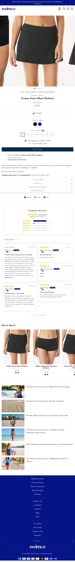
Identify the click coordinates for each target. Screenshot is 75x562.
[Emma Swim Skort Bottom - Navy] (18, 373)
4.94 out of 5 (42, 214)
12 (41, 135)
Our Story (37, 523)
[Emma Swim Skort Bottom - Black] (16, 373)
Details (37, 183)
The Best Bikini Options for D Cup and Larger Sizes (47, 415)
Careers (37, 509)
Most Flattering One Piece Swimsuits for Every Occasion (49, 444)
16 (52, 135)
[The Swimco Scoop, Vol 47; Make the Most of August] (13, 391)
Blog (37, 513)
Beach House (37, 95)
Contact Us (37, 501)
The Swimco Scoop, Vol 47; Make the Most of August (48, 386)
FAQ (37, 516)
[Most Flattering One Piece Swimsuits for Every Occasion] (13, 449)
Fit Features (37, 179)
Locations (37, 505)
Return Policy (37, 191)
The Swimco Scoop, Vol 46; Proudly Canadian (45, 401)
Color (37, 120)
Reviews (37, 535)
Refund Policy (37, 490)
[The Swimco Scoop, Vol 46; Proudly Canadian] (13, 406)
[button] (37, 103)
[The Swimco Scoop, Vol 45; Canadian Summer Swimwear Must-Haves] (13, 434)
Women (27, 92)
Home (22, 92)
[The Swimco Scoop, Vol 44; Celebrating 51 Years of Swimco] (13, 463)
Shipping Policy (37, 478)
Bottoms (34, 92)
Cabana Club (37, 531)
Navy (40, 124)
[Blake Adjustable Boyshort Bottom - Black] (45, 374)
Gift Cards (37, 527)
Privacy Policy (37, 482)
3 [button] (38, 315)
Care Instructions (37, 187)
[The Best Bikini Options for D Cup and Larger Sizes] (13, 420)
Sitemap (37, 494)
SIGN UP (37, 541)
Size (36, 130)
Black (35, 124)
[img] (9, 247)
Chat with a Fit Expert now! (39, 175)
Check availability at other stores (17, 159)
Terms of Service (37, 486)
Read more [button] (8, 277)
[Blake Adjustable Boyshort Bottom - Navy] (47, 374)
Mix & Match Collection (16, 171)
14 (47, 135)
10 (37, 135)
